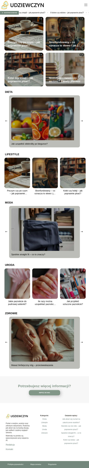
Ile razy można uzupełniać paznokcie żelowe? (45, 303)
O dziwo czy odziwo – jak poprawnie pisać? (49, 13)
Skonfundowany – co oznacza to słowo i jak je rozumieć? (64, 44)
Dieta (9, 91)
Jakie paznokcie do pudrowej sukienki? (17, 302)
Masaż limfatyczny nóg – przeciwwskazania (32, 365)
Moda (9, 202)
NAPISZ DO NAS (44, 392)
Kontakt (9, 449)
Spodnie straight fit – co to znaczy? (28, 254)
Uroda (9, 264)
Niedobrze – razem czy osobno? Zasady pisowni (64, 79)
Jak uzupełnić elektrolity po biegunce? (29, 144)
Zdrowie (11, 313)
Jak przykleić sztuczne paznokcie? (73, 302)
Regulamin (52, 464)
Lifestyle (12, 154)
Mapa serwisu (35, 464)
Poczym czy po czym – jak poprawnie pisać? (24, 44)
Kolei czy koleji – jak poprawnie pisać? (20, 79)
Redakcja (10, 444)
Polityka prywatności (15, 464)
